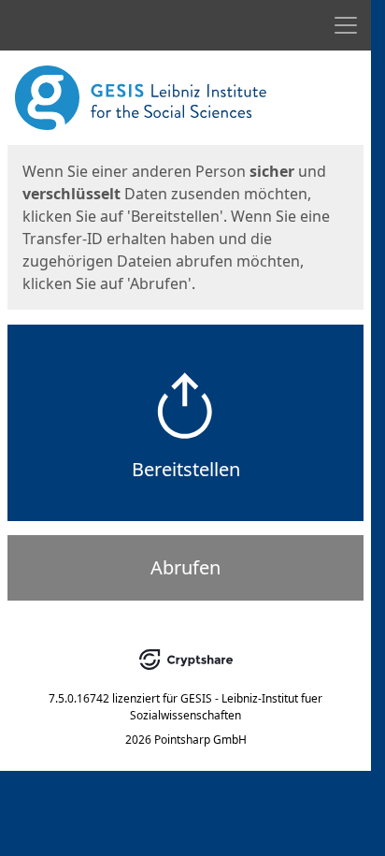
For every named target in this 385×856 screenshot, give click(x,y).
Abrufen (185, 567)
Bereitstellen (186, 469)
